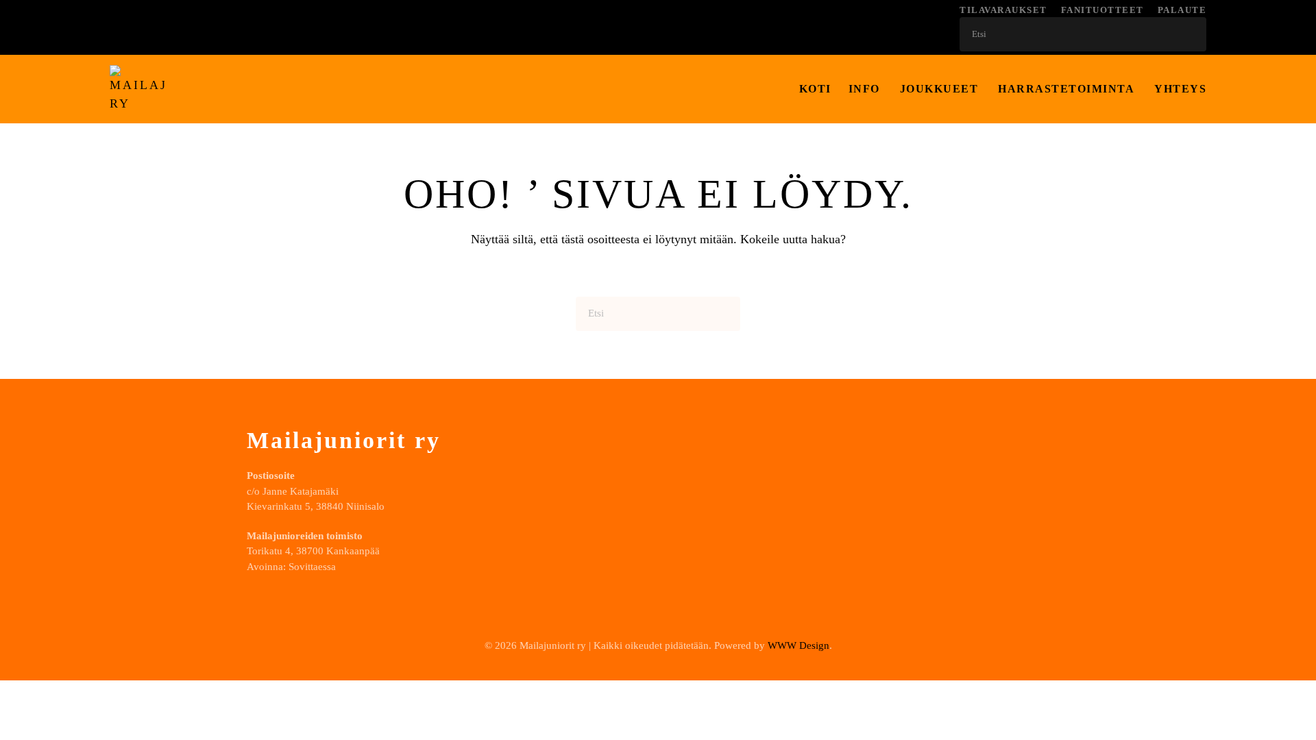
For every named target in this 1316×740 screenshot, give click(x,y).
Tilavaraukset (1003, 10)
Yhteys (1180, 89)
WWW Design (798, 645)
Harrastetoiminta (1066, 89)
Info (864, 89)
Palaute (1182, 10)
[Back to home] (137, 89)
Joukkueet (939, 89)
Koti (815, 89)
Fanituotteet (1102, 10)
